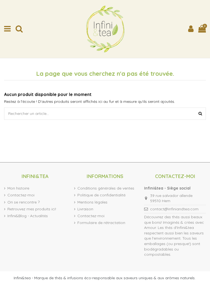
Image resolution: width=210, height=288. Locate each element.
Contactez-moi (20, 195)
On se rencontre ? (23, 202)
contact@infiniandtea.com (174, 208)
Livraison (85, 208)
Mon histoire (18, 188)
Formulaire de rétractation (101, 222)
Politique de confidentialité (101, 195)
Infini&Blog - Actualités (27, 215)
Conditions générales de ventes (105, 188)
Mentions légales (92, 202)
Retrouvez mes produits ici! (31, 208)
